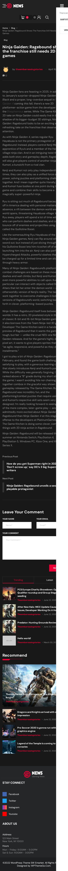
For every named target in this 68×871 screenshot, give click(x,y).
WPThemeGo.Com (41, 865)
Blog (13, 28)
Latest (49, 579)
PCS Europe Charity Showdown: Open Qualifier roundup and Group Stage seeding (38, 593)
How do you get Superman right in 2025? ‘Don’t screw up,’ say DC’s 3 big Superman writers (34, 467)
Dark (34, 17)
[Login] (38, 17)
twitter (12, 800)
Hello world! (24, 638)
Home (5, 28)
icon (4, 5)
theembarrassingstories (29, 69)
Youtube (13, 813)
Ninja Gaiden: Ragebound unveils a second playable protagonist (34, 487)
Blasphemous (15, 111)
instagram (14, 807)
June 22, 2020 (50, 600)
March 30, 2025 (51, 642)
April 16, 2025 (55, 69)
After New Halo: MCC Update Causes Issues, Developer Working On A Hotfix (38, 608)
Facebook (14, 794)
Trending (18, 579)
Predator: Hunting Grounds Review (37, 622)
